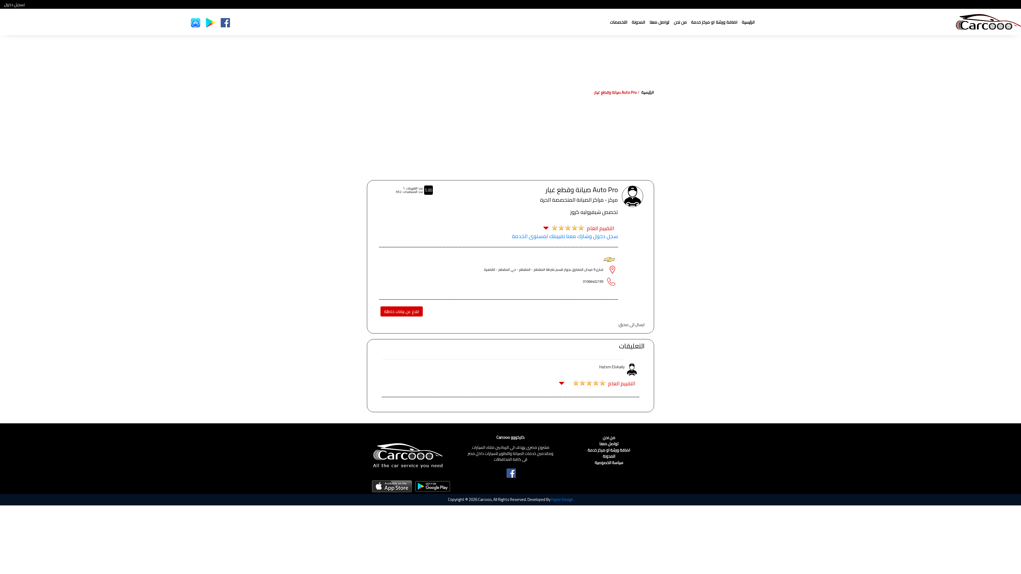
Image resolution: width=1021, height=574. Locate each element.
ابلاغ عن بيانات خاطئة (401, 311)
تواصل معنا (659, 22)
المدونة (638, 22)
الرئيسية (748, 22)
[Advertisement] (510, 140)
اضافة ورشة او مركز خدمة (714, 22)
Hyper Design (562, 499)
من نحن (680, 22)
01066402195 (593, 281)
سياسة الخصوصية (609, 463)
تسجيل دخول (14, 5)
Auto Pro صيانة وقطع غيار (615, 92)
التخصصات (618, 22)
